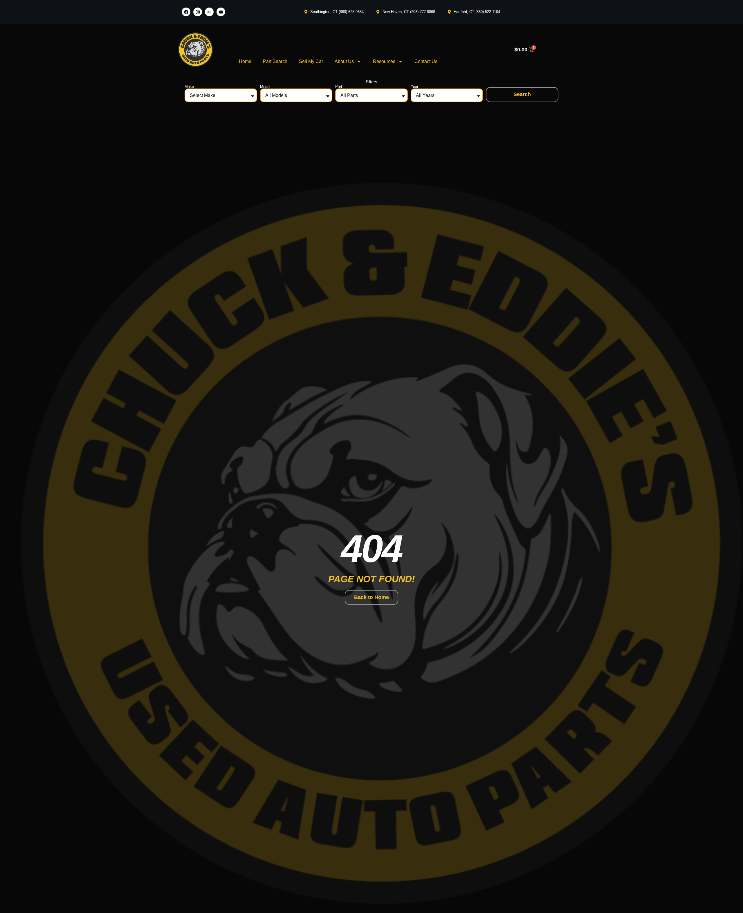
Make (189, 87)
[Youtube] (221, 12)
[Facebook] (186, 12)
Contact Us (425, 61)
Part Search (275, 61)
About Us (344, 61)
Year (414, 87)
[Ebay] (209, 12)
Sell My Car (311, 61)
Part (338, 87)
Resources (384, 61)
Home (245, 61)
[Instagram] (197, 12)
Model (265, 87)
